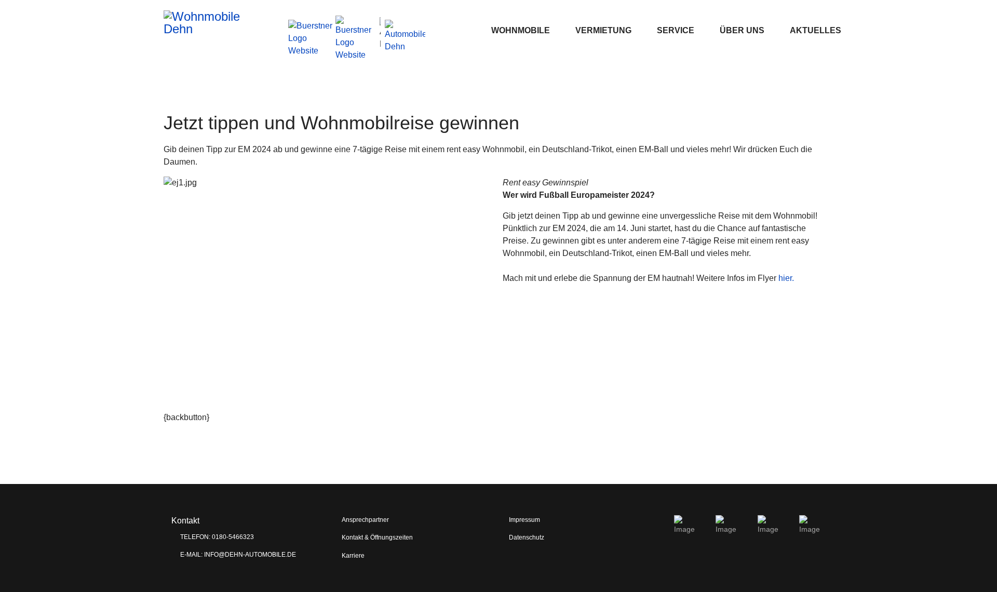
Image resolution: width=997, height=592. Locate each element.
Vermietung (603, 30)
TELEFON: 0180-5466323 (216, 537)
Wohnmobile (520, 30)
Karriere (353, 555)
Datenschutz (526, 537)
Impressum (524, 519)
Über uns (742, 30)
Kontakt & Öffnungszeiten (377, 537)
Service (675, 30)
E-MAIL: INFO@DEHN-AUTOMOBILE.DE (237, 554)
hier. (786, 278)
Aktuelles (815, 30)
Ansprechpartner (365, 519)
